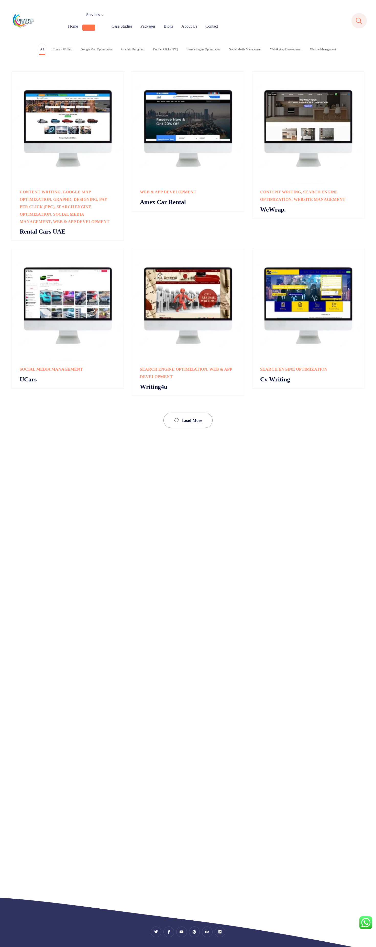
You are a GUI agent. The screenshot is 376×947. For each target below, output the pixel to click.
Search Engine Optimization (173, 369)
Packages (148, 26)
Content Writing (40, 192)
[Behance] (207, 932)
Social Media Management (51, 369)
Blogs (168, 26)
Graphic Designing (75, 199)
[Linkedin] (220, 932)
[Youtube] (181, 932)
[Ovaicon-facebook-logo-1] (168, 932)
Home (73, 26)
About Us (189, 26)
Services (93, 15)
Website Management (319, 199)
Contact (211, 26)
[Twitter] (156, 932)
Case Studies (122, 26)
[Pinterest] (194, 932)
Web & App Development (81, 221)
